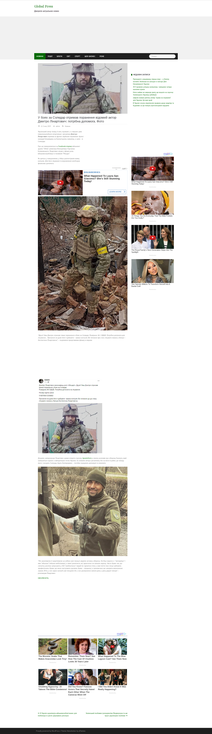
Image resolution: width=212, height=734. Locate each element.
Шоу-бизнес (90, 56)
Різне (102, 56)
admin (58, 126)
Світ (68, 56)
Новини (39, 56)
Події (50, 56)
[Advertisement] (106, 35)
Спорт (77, 56)
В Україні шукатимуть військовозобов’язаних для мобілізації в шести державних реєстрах (57, 714)
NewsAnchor (71, 731)
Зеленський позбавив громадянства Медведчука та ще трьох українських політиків (106, 714)
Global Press (43, 6)
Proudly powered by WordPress (48, 731)
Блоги (59, 56)
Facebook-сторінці (65, 146)
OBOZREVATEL (43, 578)
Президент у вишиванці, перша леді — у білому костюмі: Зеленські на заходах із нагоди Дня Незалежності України (151, 81)
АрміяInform (87, 458)
